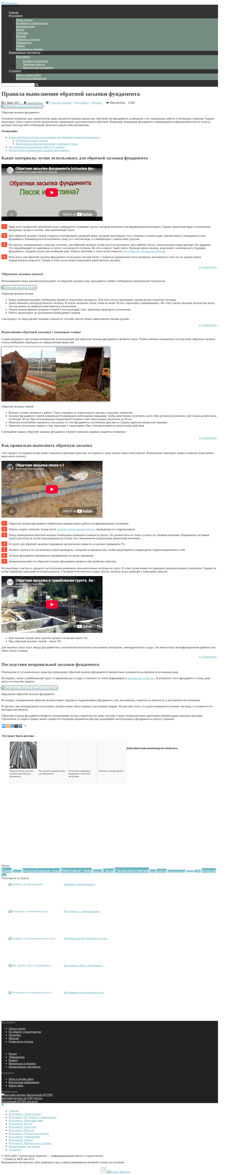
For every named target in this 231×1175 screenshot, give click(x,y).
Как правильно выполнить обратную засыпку (37, 147)
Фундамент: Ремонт (21, 1139)
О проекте (15, 70)
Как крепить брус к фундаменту (83, 965)
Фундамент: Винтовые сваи (26, 1120)
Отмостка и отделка (28, 39)
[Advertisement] (109, 838)
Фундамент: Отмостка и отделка (29, 1133)
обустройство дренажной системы (144, 251)
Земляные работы (34, 64)
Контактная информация (31, 78)
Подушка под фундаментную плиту (86, 938)
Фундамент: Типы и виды (25, 1114)
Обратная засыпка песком (32, 140)
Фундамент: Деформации (24, 1136)
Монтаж (21, 36)
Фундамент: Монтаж (21, 1130)
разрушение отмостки (141, 678)
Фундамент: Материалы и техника (30, 1143)
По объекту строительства (32, 23)
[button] (10, 6)
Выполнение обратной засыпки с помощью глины (47, 143)
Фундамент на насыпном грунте (84, 992)
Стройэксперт (34, 102)
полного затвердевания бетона (76, 529)
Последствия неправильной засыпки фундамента (39, 150)
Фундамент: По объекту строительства (32, 1117)
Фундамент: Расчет (20, 1123)
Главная (13, 12)
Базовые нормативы (35, 61)
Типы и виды (24, 19)
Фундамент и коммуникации (81, 911)
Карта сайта (16, 1085)
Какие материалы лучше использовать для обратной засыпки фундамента (54, 137)
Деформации (24, 42)
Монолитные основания (38, 67)
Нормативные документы (24, 52)
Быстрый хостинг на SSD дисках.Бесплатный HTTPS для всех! (22, 1100)
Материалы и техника (29, 49)
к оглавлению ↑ (208, 267)
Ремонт (20, 45)
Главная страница (61, 102)
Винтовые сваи (25, 26)
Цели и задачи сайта (28, 75)
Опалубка (22, 32)
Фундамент (16, 15)
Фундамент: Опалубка (22, 1126)
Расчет (20, 29)
